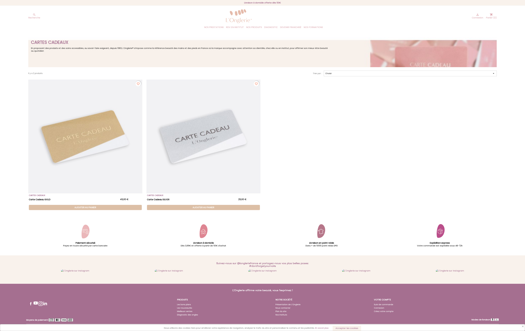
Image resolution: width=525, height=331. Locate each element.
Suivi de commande (383, 304)
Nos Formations (313, 27)
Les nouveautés (184, 308)
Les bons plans (184, 304)
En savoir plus (322, 327)
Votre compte (382, 299)
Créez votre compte (383, 311)
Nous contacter (282, 308)
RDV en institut (235, 27)
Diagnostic (271, 27)
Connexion (379, 308)
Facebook (31, 304)
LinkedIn (45, 303)
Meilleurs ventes (184, 311)
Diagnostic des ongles (187, 314)
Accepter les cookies (347, 328)
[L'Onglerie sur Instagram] (75, 270)
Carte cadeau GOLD (39, 199)
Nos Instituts (281, 314)
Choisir (410, 73)
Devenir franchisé (290, 27)
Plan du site (280, 311)
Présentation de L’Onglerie (288, 304)
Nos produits (254, 27)
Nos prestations (214, 27)
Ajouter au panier (85, 207)
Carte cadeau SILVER (158, 199)
